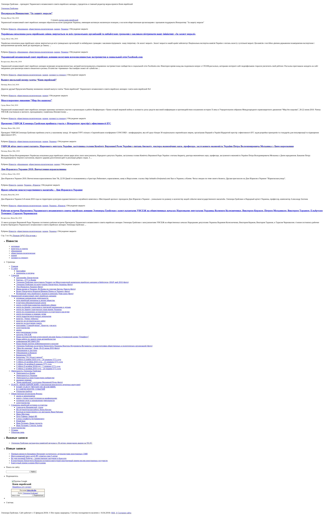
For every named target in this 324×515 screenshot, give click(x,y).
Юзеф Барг (21, 421)
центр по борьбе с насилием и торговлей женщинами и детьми (43, 307)
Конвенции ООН (23, 355)
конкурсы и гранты (19, 249)
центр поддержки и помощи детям (31, 314)
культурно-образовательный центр (31, 303)
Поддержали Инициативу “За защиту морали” (27, 13)
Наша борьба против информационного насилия (37, 344)
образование (22, 29)
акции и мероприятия (25, 396)
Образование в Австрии (26, 350)
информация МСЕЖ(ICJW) (28, 341)
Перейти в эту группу (21, 487)
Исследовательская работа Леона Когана (33, 409)
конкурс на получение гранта (29, 323)
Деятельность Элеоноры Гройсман (26, 371)
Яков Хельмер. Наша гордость (29, 423)
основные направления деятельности (32, 298)
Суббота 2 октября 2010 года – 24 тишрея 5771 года (38, 369)
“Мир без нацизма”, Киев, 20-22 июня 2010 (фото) (38, 348)
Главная (14, 266)
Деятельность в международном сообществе (35, 378)
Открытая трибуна (24, 391)
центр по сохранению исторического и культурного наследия (42, 312)
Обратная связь (17, 432)
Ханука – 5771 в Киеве (26, 280)
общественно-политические (41, 29)
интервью (15, 246)
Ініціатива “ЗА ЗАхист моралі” (29, 357)
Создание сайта (124, 513)
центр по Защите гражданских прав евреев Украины (39, 309)
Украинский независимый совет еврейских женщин (33, 296)
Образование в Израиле (26, 353)
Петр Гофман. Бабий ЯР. (26, 416)
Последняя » (31, 236)
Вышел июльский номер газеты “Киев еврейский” (29, 79)
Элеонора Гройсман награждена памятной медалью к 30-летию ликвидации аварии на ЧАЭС (51, 443)
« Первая (15, 236)
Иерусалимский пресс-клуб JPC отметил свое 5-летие (34, 456)
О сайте (14, 268)
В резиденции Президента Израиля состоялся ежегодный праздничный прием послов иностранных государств (59, 461)
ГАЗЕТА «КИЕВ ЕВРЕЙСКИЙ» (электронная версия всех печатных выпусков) (45, 384)
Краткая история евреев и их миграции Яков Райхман (39, 412)
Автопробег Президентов (27, 278)
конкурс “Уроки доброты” (27, 319)
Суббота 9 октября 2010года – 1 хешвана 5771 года (38, 366)
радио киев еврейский (68, 20)
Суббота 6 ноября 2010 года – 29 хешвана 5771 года (38, 359)
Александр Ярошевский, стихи (29, 407)
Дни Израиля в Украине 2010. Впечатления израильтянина (33, 169)
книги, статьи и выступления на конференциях (36, 398)
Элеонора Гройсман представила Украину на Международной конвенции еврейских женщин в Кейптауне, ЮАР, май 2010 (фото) (72, 282)
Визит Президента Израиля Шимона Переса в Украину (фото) (43, 291)
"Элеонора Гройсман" (30, 493)
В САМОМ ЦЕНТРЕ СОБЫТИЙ (30, 389)
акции (19, 330)
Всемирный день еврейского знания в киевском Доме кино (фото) (44, 293)
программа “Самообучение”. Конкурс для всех (36, 325)
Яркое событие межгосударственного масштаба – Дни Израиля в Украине (42, 190)
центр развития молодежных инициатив (33, 316)
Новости (12, 29)
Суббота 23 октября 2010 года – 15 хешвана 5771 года (39, 362)
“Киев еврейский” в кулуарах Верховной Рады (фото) (39, 382)
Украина (64, 29)
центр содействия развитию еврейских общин (36, 305)
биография (20, 271)
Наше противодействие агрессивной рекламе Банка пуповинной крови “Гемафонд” (52, 337)
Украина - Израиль (32, 185)
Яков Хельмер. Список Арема (29, 425)
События (15, 275)
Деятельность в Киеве (25, 373)
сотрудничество (23, 328)
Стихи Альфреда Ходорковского (30, 419)
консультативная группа (26, 332)
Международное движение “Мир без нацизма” (26, 100)
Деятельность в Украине (26, 375)
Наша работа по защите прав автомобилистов (36, 339)
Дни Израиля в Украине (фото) (29, 287)
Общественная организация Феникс (26, 394)
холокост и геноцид (57, 75)
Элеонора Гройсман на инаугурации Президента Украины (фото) (44, 284)
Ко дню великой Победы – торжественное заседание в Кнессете (38, 458)
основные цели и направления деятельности (35, 400)
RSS (113, 513)
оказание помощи (24, 380)
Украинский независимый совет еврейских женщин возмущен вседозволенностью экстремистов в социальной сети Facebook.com (72, 57)
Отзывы (14, 430)
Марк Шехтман (22, 414)
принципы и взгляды (25, 273)
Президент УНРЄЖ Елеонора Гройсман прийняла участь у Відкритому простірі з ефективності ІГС (56, 123)
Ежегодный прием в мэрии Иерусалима (28, 463)
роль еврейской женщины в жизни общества (35, 300)
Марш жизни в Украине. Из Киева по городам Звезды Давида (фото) (46, 289)
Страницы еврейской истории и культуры (29, 405)
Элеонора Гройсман (9, 8)
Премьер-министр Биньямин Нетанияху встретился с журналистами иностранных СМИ (49, 454)
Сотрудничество (18, 428)
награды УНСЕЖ (23, 334)
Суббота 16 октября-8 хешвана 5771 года (34, 364)
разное (57, 29)
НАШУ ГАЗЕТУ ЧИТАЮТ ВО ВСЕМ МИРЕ (36, 387)
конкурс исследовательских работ (30, 321)
